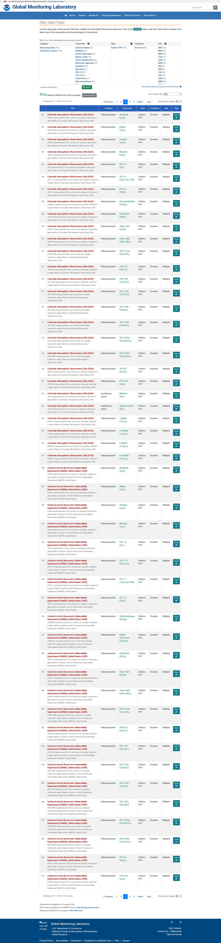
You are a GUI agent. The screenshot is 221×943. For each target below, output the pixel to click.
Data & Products (132, 15)
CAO (160, 57)
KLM (160, 69)
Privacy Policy (46, 940)
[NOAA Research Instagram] (177, 922)
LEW (160, 78)
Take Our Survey (173, 934)
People (82, 15)
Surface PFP (116, 48)
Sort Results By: (155, 94)
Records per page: (166, 101)
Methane (80, 51)
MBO (160, 81)
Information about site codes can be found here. (160, 87)
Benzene (80, 69)
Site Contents (175, 928)
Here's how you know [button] (56, 1)
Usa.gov (126, 940)
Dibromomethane (83, 81)
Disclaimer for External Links (97, 940)
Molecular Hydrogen (85, 63)
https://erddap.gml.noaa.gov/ (88, 907)
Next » (141, 102)
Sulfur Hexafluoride (84, 60)
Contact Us (163, 931)
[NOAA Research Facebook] (168, 922)
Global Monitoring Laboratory (44, 7)
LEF (160, 75)
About (72, 15)
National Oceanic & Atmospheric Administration (75, 931)
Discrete (138, 48)
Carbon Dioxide (82, 48)
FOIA (117, 940)
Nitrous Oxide (82, 57)
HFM (160, 63)
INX (159, 66)
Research (93, 15)
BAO (160, 51)
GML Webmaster (75, 910)
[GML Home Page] (66, 15)
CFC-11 (79, 72)
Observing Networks (111, 15)
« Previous (108, 102)
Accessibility (62, 940)
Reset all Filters (89, 95)
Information (149, 15)
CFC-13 (79, 75)
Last (149, 102)
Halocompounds (47, 48)
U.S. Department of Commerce (67, 928)
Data (176, 115)
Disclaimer (76, 940)
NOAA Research (60, 934)
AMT (160, 48)
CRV (160, 60)
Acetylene (80, 66)
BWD (160, 54)
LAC (160, 72)
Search (88, 87)
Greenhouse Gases (48, 51)
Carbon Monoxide (83, 54)
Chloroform (81, 78)
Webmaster (176, 931)
